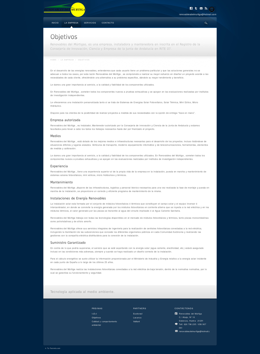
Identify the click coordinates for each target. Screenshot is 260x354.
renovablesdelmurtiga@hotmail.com (196, 331)
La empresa (67, 60)
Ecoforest (137, 313)
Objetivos (96, 317)
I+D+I (94, 313)
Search (206, 23)
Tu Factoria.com (53, 348)
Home (53, 60)
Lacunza (137, 317)
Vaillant (136, 321)
